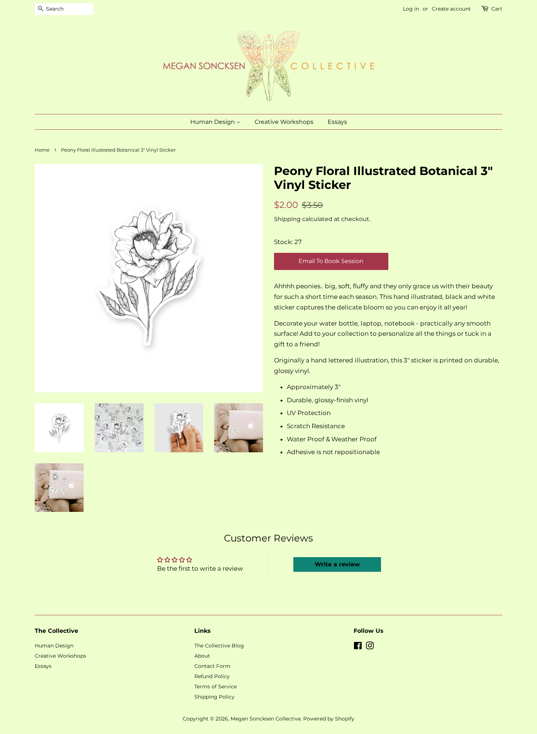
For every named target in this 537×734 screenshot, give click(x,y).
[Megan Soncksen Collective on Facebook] (358, 647)
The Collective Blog (219, 645)
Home (42, 150)
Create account (451, 8)
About (202, 656)
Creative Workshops (284, 121)
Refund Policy (212, 676)
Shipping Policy (214, 696)
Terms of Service (215, 686)
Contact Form (212, 666)
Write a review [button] (337, 564)
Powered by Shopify (328, 718)
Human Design (213, 121)
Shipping (287, 219)
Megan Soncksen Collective (266, 718)
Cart (496, 8)
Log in (411, 8)
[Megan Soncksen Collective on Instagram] (370, 647)
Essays (337, 121)
